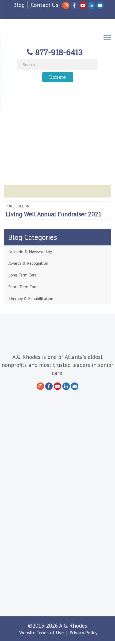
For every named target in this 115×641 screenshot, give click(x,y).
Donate (57, 77)
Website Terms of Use (41, 632)
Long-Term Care (22, 275)
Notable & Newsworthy (30, 251)
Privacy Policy (83, 632)
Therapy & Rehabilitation (30, 298)
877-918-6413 (59, 52)
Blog (19, 5)
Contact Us (44, 5)
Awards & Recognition (28, 263)
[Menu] (107, 37)
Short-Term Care (22, 286)
